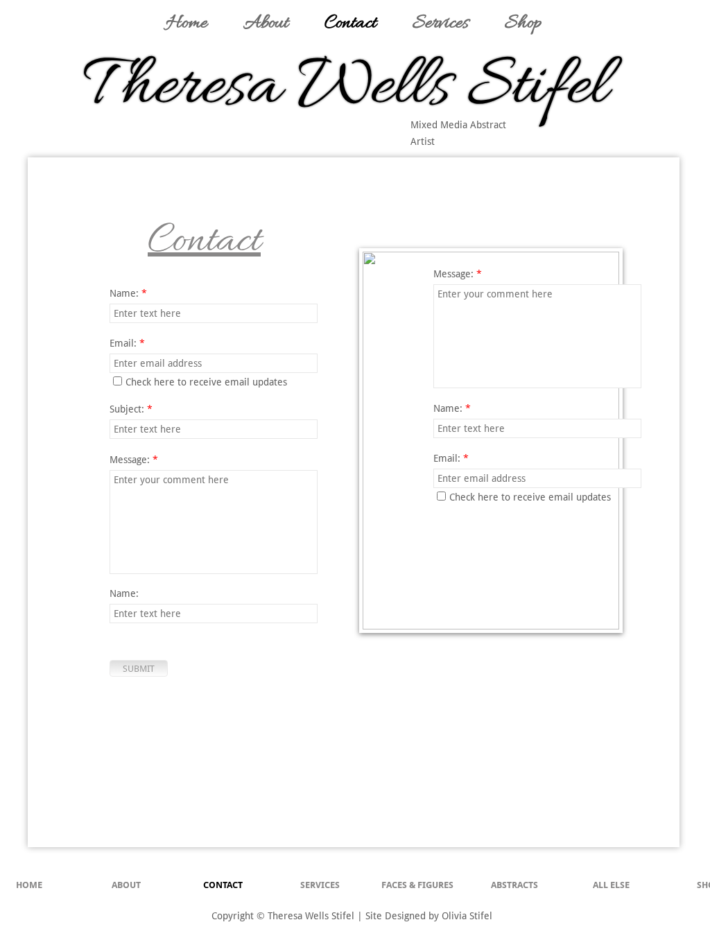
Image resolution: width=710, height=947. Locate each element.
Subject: (131, 409)
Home (29, 885)
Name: (124, 593)
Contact (223, 885)
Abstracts (514, 885)
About (126, 885)
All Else (611, 885)
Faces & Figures (417, 885)
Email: (451, 458)
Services (320, 885)
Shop (523, 23)
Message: (457, 274)
